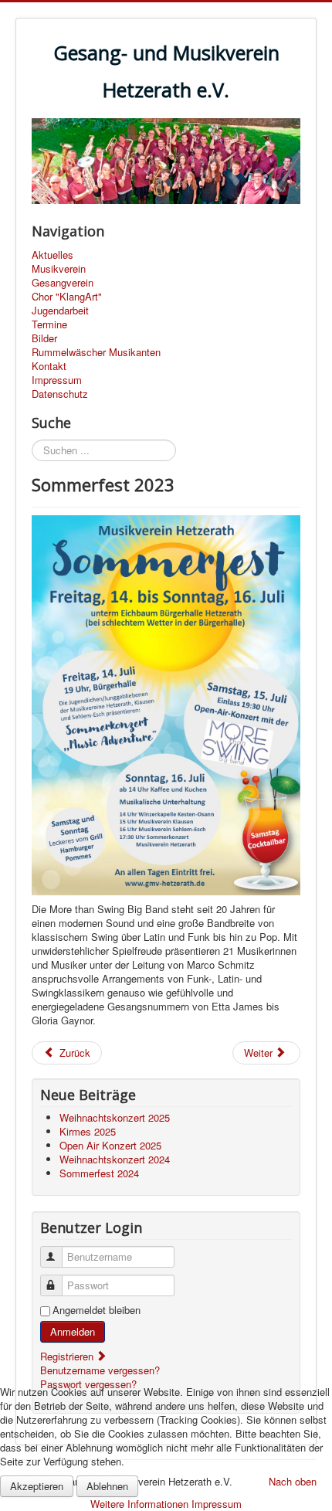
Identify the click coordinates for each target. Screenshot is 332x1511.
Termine (49, 324)
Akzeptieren (36, 1486)
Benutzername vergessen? (100, 1370)
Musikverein (59, 269)
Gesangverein (62, 283)
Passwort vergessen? (88, 1384)
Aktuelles (52, 255)
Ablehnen (107, 1486)
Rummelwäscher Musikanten (96, 352)
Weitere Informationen (139, 1503)
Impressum (57, 380)
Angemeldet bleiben (97, 1310)
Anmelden (72, 1331)
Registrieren (68, 1356)
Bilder (44, 338)
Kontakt (49, 366)
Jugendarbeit (60, 310)
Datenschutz (60, 394)
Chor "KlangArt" (67, 297)
